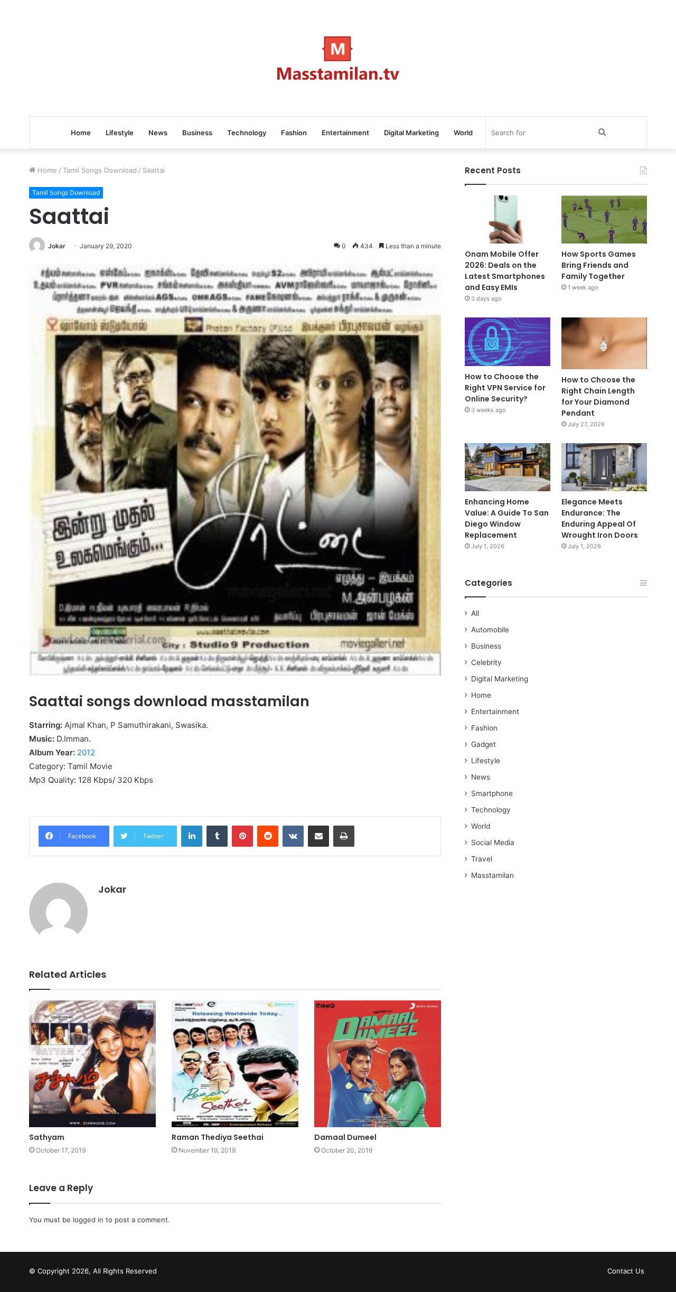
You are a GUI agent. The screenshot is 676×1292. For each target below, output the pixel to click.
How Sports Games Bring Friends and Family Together (598, 265)
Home (81, 132)
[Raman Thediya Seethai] (235, 1063)
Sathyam (46, 1137)
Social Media (492, 842)
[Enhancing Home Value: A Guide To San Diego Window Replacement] (507, 467)
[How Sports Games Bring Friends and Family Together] (604, 219)
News (157, 132)
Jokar (56, 246)
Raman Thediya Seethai (218, 1137)
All (475, 613)
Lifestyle (120, 132)
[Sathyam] (92, 1063)
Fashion (294, 132)
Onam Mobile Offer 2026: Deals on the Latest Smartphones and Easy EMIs (505, 271)
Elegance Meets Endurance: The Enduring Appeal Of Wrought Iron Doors (599, 518)
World (463, 132)
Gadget (483, 744)
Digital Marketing (411, 132)
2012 (86, 752)
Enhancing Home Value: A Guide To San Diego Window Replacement (507, 518)
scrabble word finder (171, 1273)
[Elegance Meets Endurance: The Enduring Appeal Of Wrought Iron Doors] (604, 467)
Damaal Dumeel (345, 1137)
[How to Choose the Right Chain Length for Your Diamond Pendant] (604, 343)
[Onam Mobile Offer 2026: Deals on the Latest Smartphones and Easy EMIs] (507, 219)
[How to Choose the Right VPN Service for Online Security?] (507, 341)
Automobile (490, 629)
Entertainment (345, 132)
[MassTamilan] (338, 58)
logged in (88, 1219)
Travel (481, 859)
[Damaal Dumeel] (377, 1063)
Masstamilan (492, 875)
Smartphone (492, 793)
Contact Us (625, 1271)
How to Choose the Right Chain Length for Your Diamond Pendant (598, 396)
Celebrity (486, 662)
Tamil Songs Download (100, 170)
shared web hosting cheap (191, 1273)
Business (197, 132)
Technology (246, 132)
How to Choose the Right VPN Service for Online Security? (505, 387)
